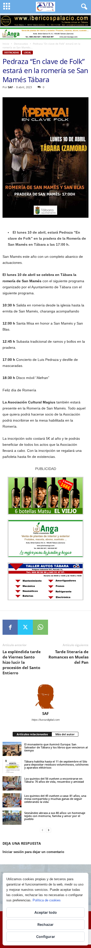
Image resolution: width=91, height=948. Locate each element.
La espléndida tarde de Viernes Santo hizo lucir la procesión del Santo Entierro (22, 662)
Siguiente (84, 19)
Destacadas (21, 43)
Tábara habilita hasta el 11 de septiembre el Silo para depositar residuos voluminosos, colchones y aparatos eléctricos (56, 764)
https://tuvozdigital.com (46, 719)
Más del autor (65, 734)
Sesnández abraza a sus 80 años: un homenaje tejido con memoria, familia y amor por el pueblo (54, 816)
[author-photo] (45, 696)
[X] (25, 627)
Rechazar (45, 924)
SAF (10, 87)
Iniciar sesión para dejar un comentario (33, 852)
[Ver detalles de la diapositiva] (45, 20)
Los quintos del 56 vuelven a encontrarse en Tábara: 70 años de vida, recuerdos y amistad (54, 780)
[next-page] (48, 830)
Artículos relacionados (32, 734)
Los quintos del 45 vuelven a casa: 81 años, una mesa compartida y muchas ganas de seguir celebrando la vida (55, 799)
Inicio (6, 43)
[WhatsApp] (40, 627)
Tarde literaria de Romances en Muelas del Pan (68, 657)
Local (27, 52)
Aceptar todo (45, 912)
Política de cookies (47, 900)
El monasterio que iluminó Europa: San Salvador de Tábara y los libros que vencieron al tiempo (56, 747)
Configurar (45, 936)
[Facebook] (10, 627)
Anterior (6, 19)
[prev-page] (42, 830)
